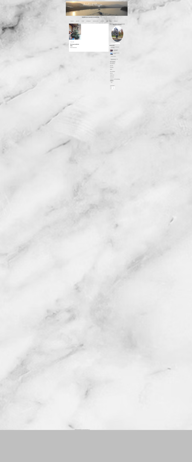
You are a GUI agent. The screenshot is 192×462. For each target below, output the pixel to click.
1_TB (111, 82)
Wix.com (88, 429)
